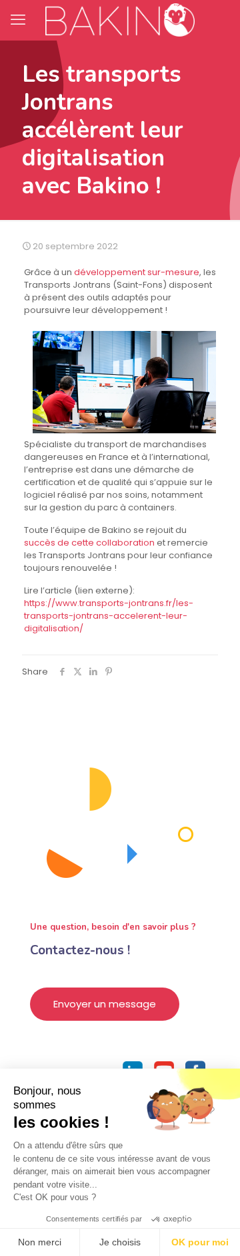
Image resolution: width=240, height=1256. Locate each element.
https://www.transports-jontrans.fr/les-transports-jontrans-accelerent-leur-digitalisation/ (108, 616)
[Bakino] (120, 20)
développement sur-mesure (136, 272)
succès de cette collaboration (89, 542)
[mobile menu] (18, 20)
